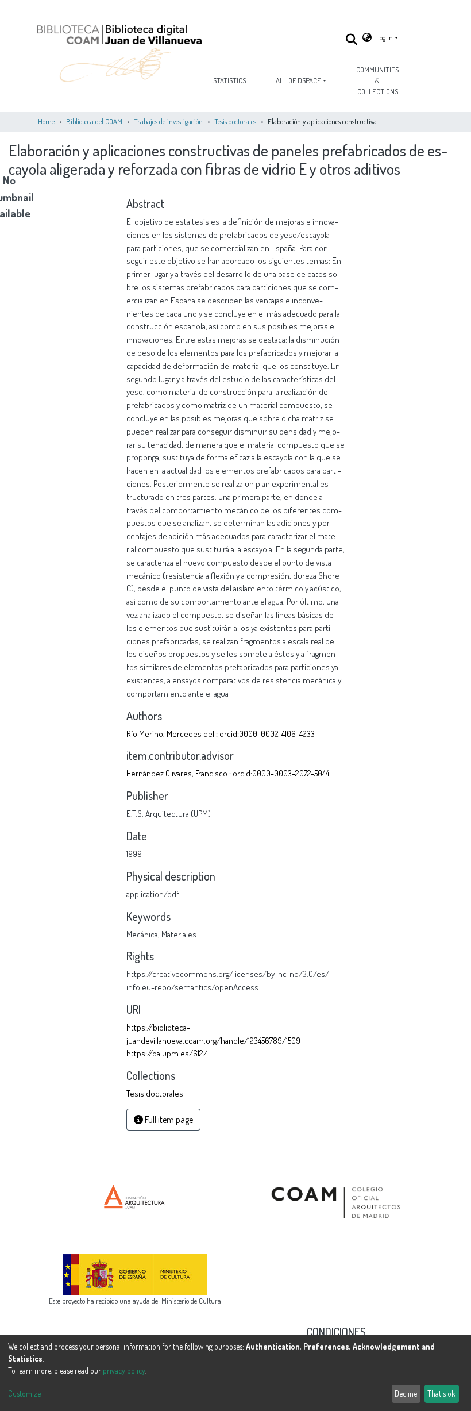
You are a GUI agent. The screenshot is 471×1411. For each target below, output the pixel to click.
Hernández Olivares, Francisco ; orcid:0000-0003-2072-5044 (227, 773)
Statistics (229, 80)
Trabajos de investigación (168, 121)
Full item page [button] (168, 1119)
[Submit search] (352, 39)
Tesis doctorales (235, 121)
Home (46, 121)
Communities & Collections (377, 80)
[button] (367, 37)
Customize (24, 1393)
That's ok (441, 1393)
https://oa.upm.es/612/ (166, 1053)
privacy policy (124, 1370)
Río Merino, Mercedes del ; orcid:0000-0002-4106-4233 (220, 733)
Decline (406, 1393)
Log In (384, 37)
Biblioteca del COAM (94, 121)
